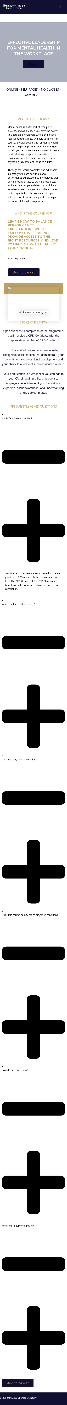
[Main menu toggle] (60, 6)
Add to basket (24, 272)
